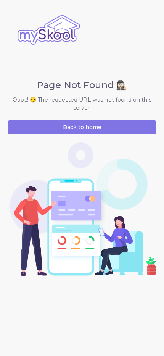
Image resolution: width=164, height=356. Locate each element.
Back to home (82, 127)
